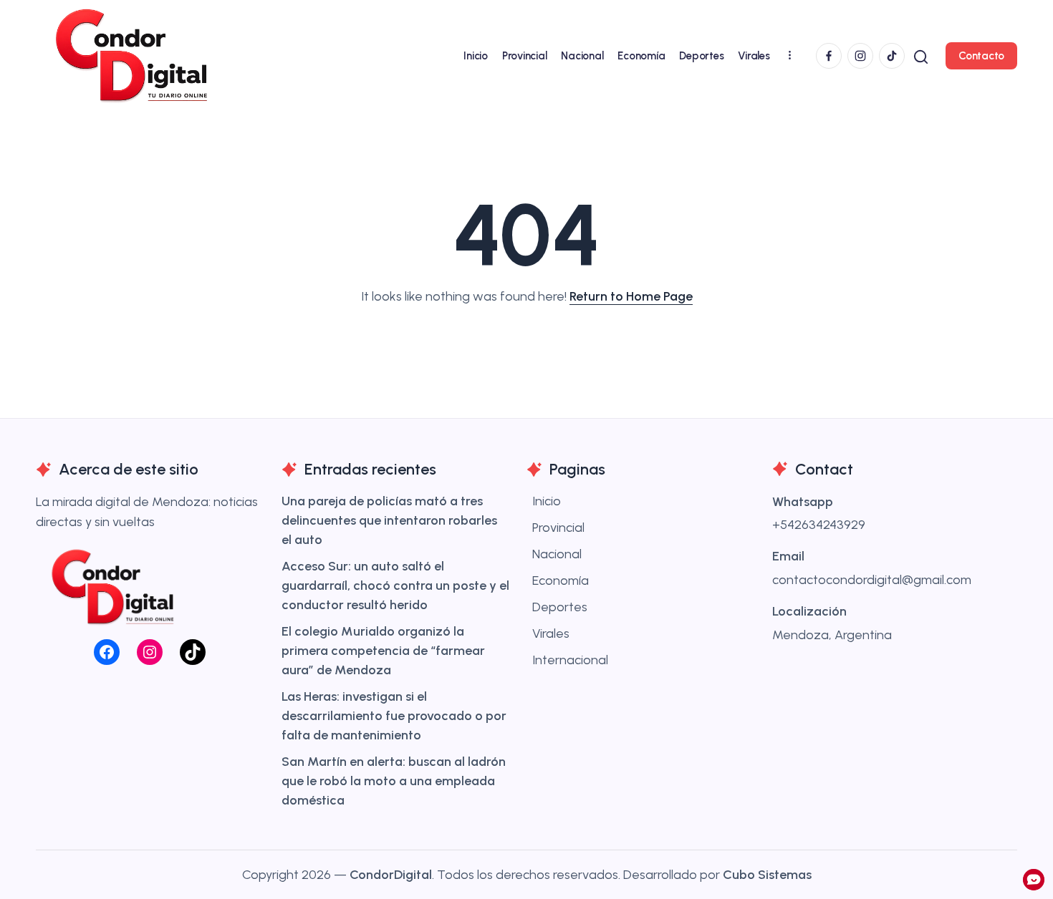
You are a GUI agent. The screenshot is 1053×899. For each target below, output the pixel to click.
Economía (560, 580)
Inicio (546, 501)
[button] (920, 55)
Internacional (570, 660)
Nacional (557, 554)
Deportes (559, 607)
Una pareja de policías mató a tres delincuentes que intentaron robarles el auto (389, 520)
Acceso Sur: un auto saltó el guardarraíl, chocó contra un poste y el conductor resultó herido (395, 585)
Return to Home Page (631, 296)
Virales (550, 633)
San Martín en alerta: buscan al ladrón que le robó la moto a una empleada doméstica (394, 781)
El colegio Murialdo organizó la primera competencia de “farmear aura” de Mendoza (383, 650)
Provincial (558, 527)
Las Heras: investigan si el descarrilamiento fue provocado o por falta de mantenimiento (394, 716)
